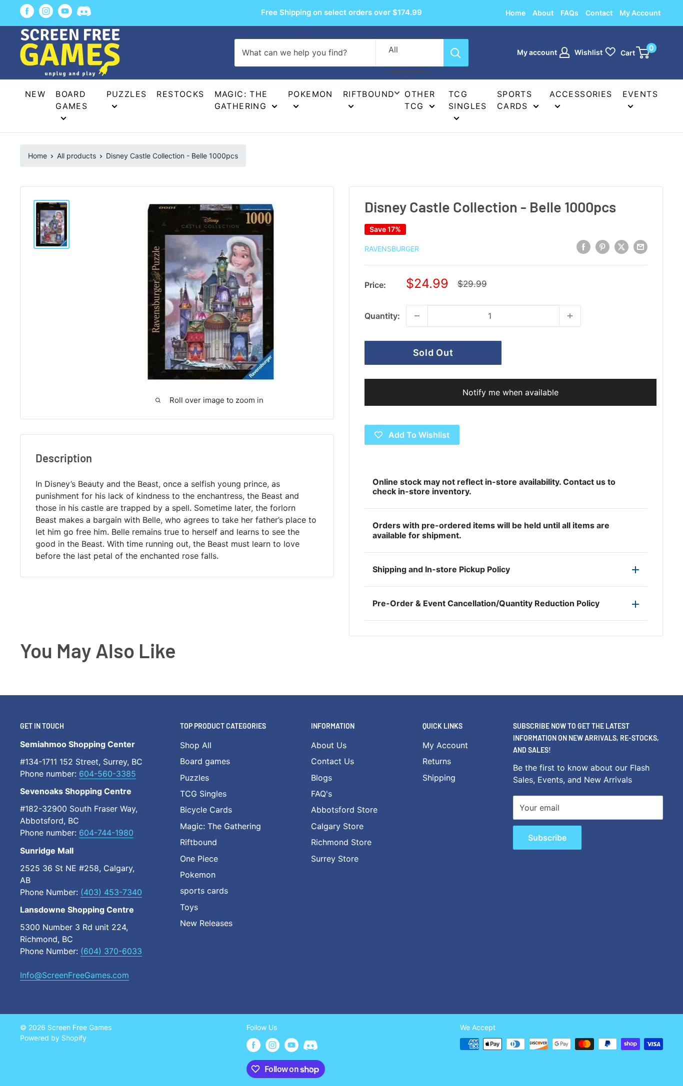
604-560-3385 (107, 774)
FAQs (569, 12)
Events (640, 94)
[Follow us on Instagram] (46, 11)
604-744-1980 (106, 833)
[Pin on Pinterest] (603, 247)
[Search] (456, 52)
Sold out (433, 352)
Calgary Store (337, 826)
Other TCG (419, 100)
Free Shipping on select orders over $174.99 (341, 12)
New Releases (206, 923)
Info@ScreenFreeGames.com (74, 975)
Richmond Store (341, 842)
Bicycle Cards (206, 810)
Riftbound (369, 94)
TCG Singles (467, 100)
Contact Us (332, 761)
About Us (328, 745)
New (35, 94)
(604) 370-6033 (111, 951)
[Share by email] (641, 247)
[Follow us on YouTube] (65, 11)
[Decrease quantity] (417, 315)
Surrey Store (334, 859)
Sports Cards (514, 100)
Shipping (439, 778)
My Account (640, 12)
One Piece (199, 859)
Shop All (196, 745)
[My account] (565, 52)
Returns (436, 761)
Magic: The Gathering (241, 100)
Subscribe (547, 838)
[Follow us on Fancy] (84, 12)
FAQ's (321, 794)
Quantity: (382, 316)
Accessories (581, 94)
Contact (599, 12)
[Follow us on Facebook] (27, 11)
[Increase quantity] (570, 315)
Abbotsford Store (344, 810)
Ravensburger (391, 248)
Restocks (180, 94)
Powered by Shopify (53, 1038)
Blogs (321, 778)
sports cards (204, 891)
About (543, 12)
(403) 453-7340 (111, 892)
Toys (189, 907)
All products (76, 155)
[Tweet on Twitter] (621, 247)
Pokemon (310, 94)
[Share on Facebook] (583, 247)
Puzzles (126, 94)
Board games (72, 100)
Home (516, 12)
